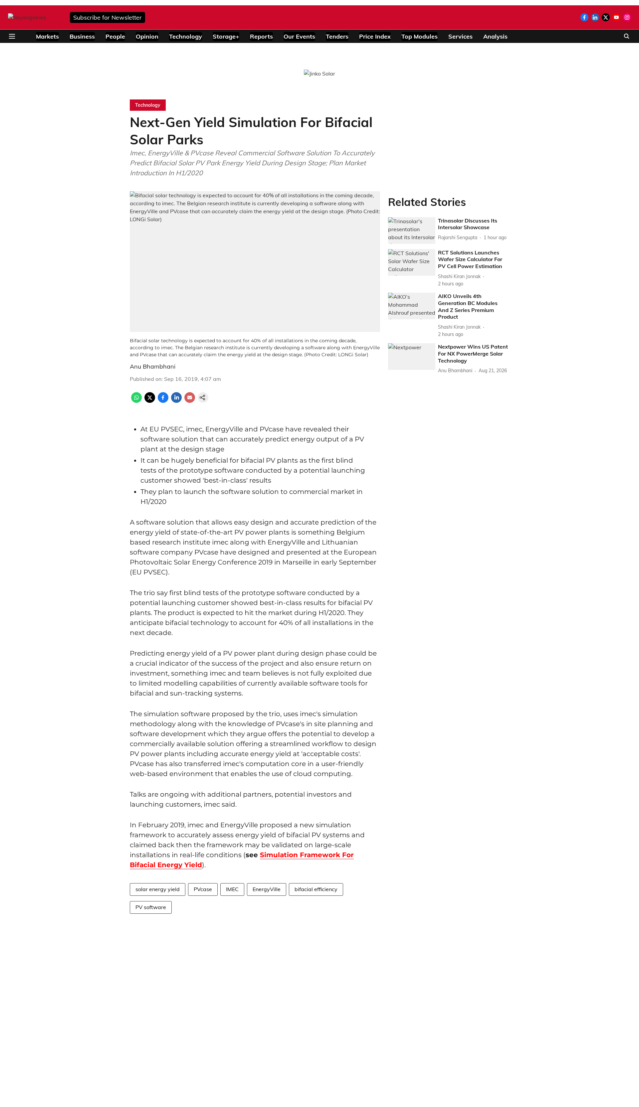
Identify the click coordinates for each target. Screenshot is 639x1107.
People (115, 36)
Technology (185, 36)
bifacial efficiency (316, 889)
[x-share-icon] (149, 400)
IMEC (232, 889)
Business (82, 36)
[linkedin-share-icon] (176, 400)
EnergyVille (267, 889)
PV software (150, 907)
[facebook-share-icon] (163, 400)
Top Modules (419, 36)
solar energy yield (157, 889)
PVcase (203, 889)
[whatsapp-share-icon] (136, 400)
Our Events (299, 36)
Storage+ (226, 36)
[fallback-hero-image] (411, 230)
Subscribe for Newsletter (107, 17)
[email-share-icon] (189, 400)
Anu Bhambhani (152, 366)
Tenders (337, 36)
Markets (47, 36)
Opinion (147, 36)
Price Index (375, 36)
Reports (261, 36)
